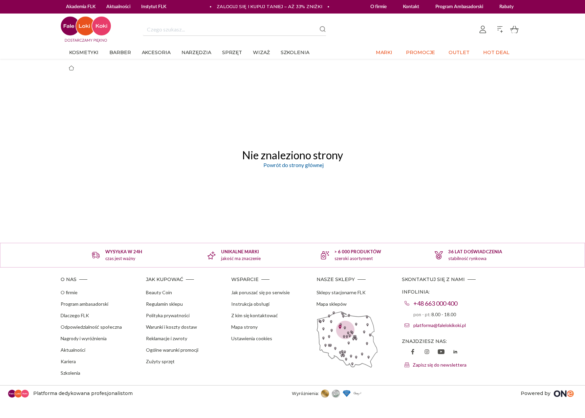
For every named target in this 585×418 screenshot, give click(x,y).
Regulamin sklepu (164, 304)
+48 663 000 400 (435, 303)
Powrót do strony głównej (292, 165)
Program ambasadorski (84, 304)
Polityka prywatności (168, 315)
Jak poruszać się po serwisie (260, 292)
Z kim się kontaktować (254, 315)
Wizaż (261, 52)
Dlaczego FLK (75, 315)
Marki (384, 52)
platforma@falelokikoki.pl (439, 325)
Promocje (420, 52)
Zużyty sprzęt (160, 361)
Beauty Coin (159, 292)
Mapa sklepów (332, 304)
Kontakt (411, 6)
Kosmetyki (84, 52)
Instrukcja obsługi (250, 304)
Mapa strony (244, 327)
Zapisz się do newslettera (440, 365)
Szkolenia (295, 52)
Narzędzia (196, 52)
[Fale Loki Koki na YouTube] (441, 352)
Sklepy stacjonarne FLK (341, 292)
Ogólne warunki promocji (172, 350)
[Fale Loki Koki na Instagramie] (427, 352)
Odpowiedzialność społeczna (91, 327)
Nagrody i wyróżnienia (84, 338)
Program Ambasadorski (459, 6)
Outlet (459, 52)
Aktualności (73, 350)
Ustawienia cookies (251, 338)
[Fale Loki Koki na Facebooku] (412, 352)
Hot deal (496, 52)
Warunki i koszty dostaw (171, 327)
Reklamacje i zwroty (166, 338)
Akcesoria (156, 52)
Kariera (68, 361)
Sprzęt (232, 52)
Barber (120, 52)
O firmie (378, 6)
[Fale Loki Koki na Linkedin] (455, 352)
